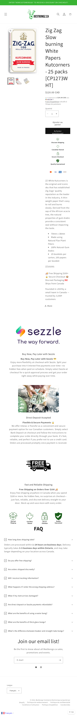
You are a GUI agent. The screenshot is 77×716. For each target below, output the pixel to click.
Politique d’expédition (50, 705)
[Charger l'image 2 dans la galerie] (18, 81)
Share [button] (49, 306)
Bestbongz (39, 700)
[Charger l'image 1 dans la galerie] (11, 81)
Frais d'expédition (52, 102)
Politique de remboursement (37, 702)
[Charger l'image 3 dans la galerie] (26, 81)
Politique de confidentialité (60, 702)
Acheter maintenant (57, 132)
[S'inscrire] (60, 660)
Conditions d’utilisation (30, 705)
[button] (6, 14)
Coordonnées (65, 705)
